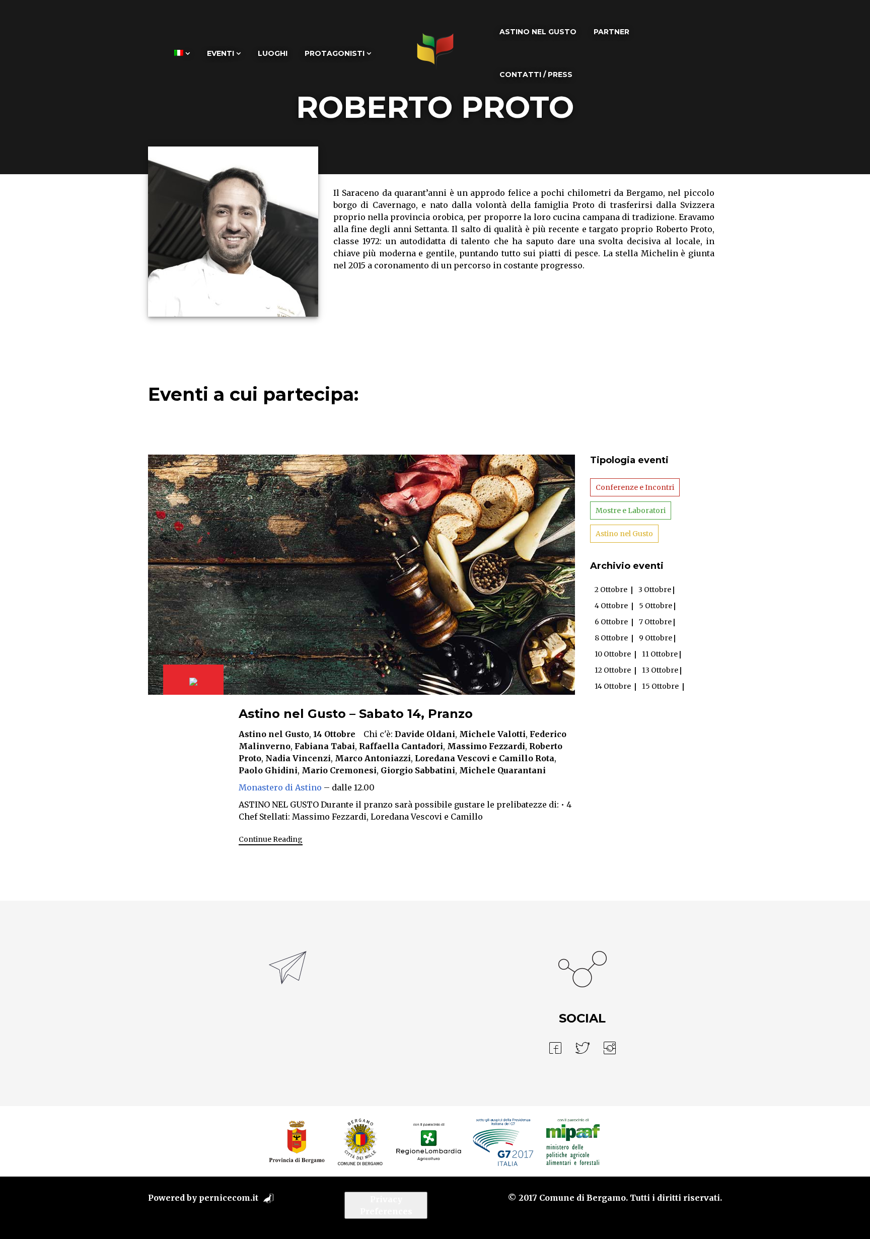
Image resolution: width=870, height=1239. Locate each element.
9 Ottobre (655, 637)
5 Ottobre (655, 605)
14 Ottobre (334, 734)
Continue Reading (271, 839)
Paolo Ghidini (268, 770)
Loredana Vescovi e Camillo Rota (484, 758)
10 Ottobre (613, 654)
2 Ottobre (611, 589)
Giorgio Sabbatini (418, 770)
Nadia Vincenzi (298, 758)
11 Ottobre (660, 654)
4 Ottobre (611, 605)
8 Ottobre (611, 637)
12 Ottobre (613, 670)
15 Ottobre (660, 686)
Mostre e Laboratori (631, 510)
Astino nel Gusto (537, 31)
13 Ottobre (660, 670)
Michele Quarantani (502, 770)
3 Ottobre (654, 589)
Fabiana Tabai (325, 746)
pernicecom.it (228, 1198)
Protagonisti (335, 53)
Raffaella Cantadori (401, 746)
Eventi (220, 53)
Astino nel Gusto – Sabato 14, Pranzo (356, 713)
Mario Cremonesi (339, 770)
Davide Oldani (425, 734)
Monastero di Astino (280, 787)
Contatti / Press (535, 74)
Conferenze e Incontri (635, 487)
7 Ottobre (655, 621)
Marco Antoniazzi (373, 758)
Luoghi (272, 53)
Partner (611, 31)
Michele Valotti (492, 734)
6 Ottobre (611, 621)
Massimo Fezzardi (486, 746)
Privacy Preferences (386, 1205)
